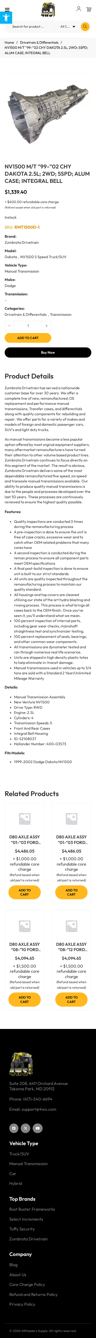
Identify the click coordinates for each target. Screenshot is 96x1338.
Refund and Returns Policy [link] (33, 1294)
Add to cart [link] (25, 892)
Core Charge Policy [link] (27, 1284)
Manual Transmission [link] (28, 1163)
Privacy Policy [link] (22, 1304)
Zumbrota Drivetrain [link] (28, 1239)
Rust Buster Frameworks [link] (32, 1209)
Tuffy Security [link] (22, 1229)
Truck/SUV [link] (19, 1154)
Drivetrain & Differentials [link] (39, 42)
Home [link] (9, 42)
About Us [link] (17, 1274)
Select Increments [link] (26, 1219)
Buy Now (48, 352)
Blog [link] (13, 1264)
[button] (85, 78)
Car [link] (12, 1173)
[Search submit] (85, 26)
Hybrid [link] (15, 1183)
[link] (6, 18)
